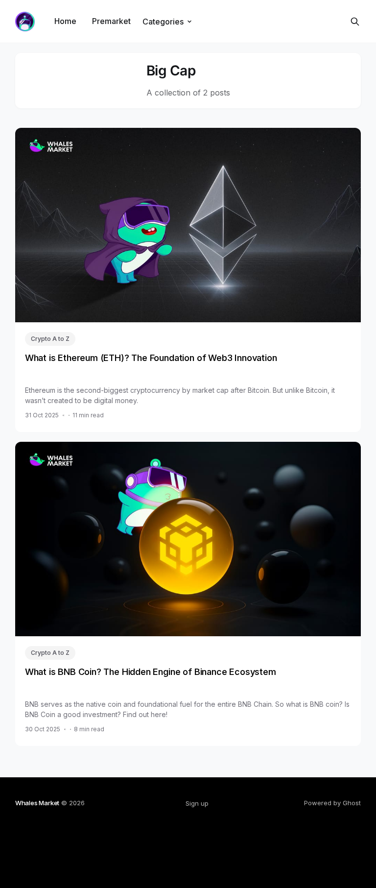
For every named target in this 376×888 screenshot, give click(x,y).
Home (65, 21)
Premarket (111, 21)
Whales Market (37, 803)
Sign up (197, 803)
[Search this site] (355, 21)
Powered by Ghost (332, 803)
